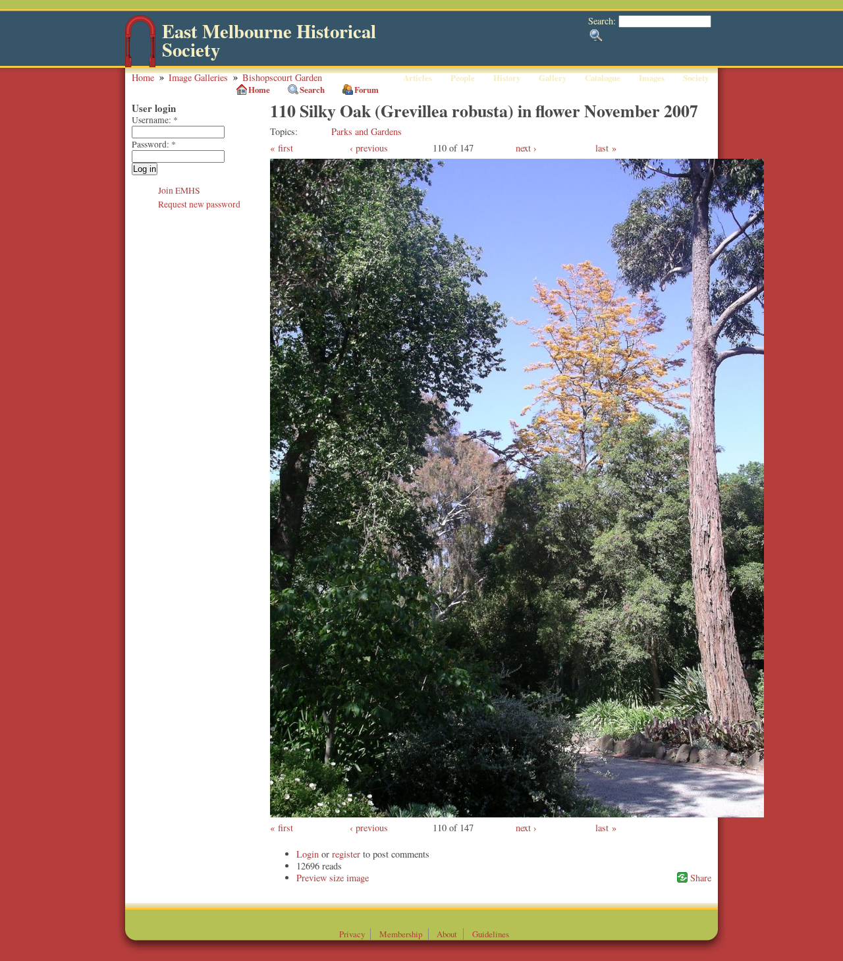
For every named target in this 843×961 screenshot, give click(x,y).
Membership (400, 934)
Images (652, 78)
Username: (155, 120)
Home (143, 77)
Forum (366, 90)
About (447, 934)
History (506, 78)
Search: (603, 20)
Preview (311, 877)
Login (307, 854)
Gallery (552, 78)
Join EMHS (179, 190)
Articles (417, 78)
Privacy (352, 934)
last (602, 148)
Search (312, 90)
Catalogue (602, 78)
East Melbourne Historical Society (269, 40)
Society (696, 78)
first (285, 148)
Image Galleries (198, 77)
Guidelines (490, 934)
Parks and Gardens (366, 131)
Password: (154, 144)
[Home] (140, 64)
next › (526, 148)
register (346, 854)
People (462, 78)
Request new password (199, 204)
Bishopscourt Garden (282, 77)
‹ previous (369, 148)
